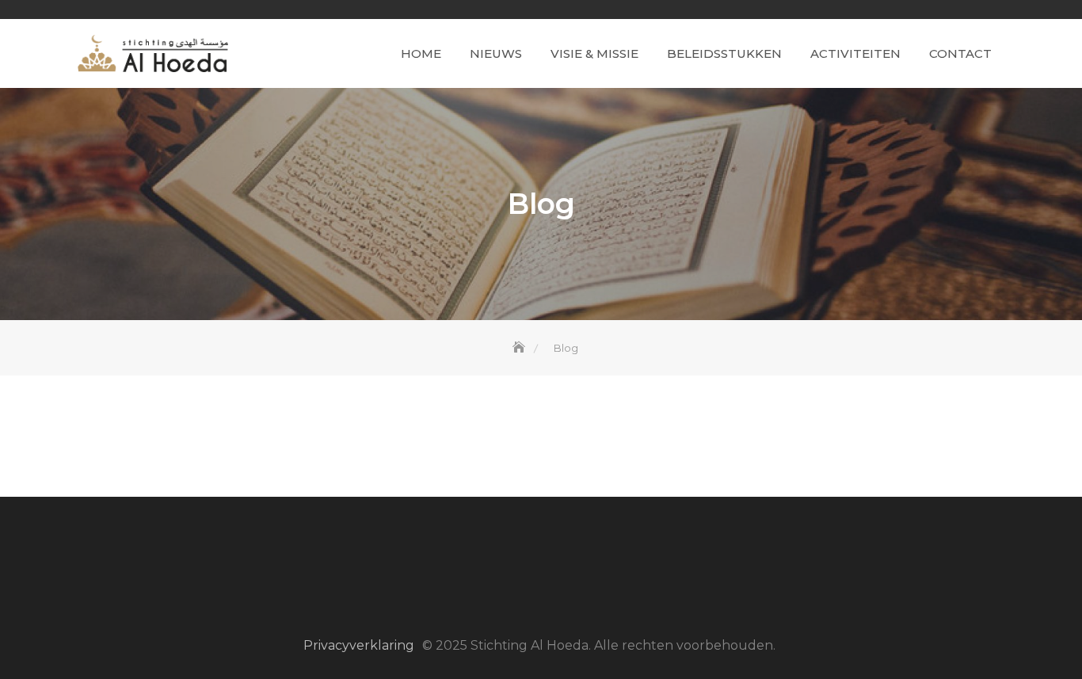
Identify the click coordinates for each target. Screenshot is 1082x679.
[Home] (520, 347)
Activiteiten (855, 53)
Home (421, 53)
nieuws (496, 53)
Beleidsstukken (724, 53)
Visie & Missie (594, 53)
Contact (960, 53)
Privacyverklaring (358, 645)
